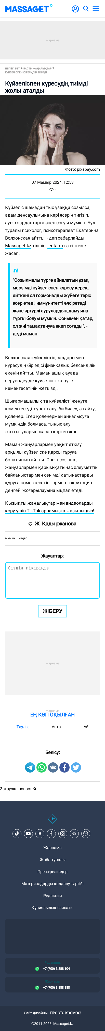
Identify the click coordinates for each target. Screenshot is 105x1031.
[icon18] (52, 821)
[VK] (39, 833)
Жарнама (52, 847)
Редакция (52, 895)
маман (10, 538)
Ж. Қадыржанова (55, 523)
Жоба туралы (52, 859)
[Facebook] (51, 833)
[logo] (28, 9)
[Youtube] (28, 833)
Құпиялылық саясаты (52, 907)
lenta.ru (55, 245)
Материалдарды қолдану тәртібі (52, 883)
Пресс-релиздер (52, 871)
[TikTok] (16, 833)
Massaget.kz (18, 245)
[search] (86, 9)
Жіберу (52, 611)
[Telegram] (74, 833)
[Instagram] (62, 833)
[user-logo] (75, 11)
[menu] (96, 9)
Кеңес (23, 538)
